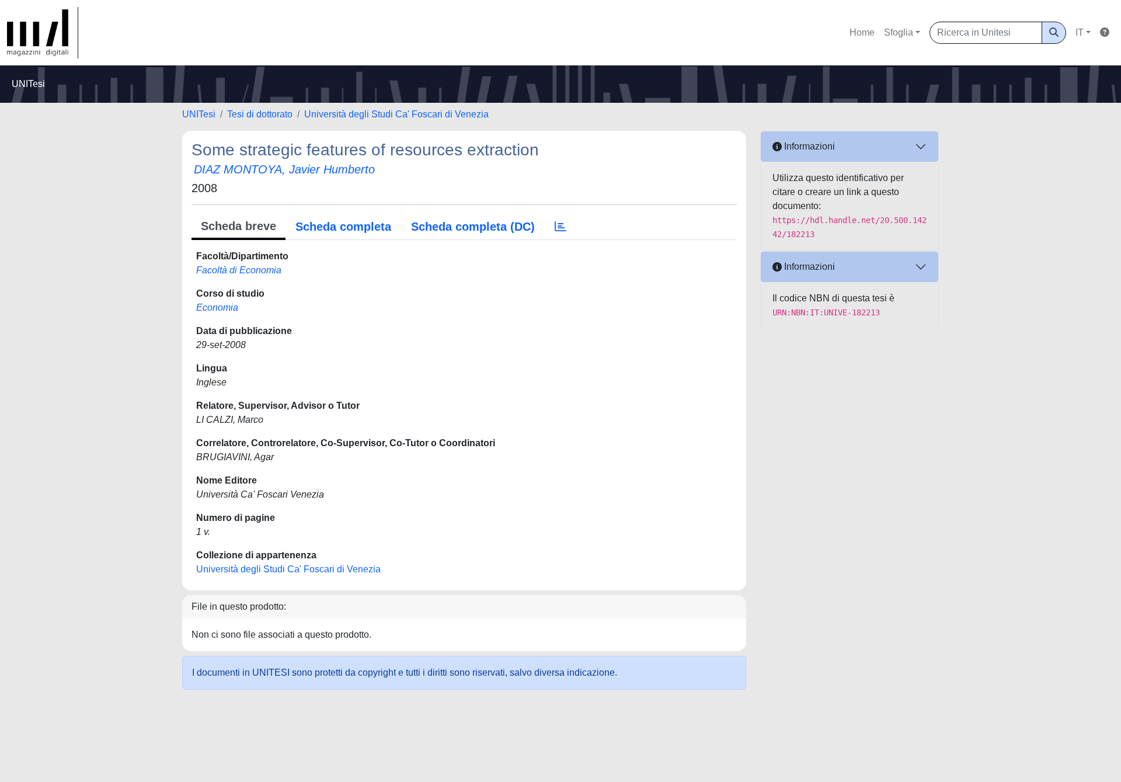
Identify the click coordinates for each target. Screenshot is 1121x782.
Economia (217, 307)
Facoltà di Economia (238, 270)
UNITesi (198, 114)
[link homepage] (42, 32)
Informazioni (808, 146)
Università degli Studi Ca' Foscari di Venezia (396, 114)
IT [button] (1079, 32)
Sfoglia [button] (898, 32)
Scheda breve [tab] (238, 226)
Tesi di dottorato (260, 114)
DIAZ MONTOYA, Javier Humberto (284, 169)
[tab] (560, 226)
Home (862, 32)
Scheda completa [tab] (343, 226)
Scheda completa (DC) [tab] (473, 226)
